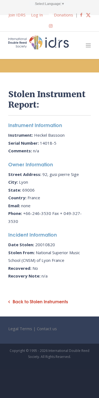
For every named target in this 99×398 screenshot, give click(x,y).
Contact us (47, 328)
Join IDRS (17, 15)
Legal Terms (20, 328)
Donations (63, 15)
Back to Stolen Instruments (40, 301)
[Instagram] (51, 26)
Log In (37, 15)
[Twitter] (88, 15)
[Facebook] (81, 15)
